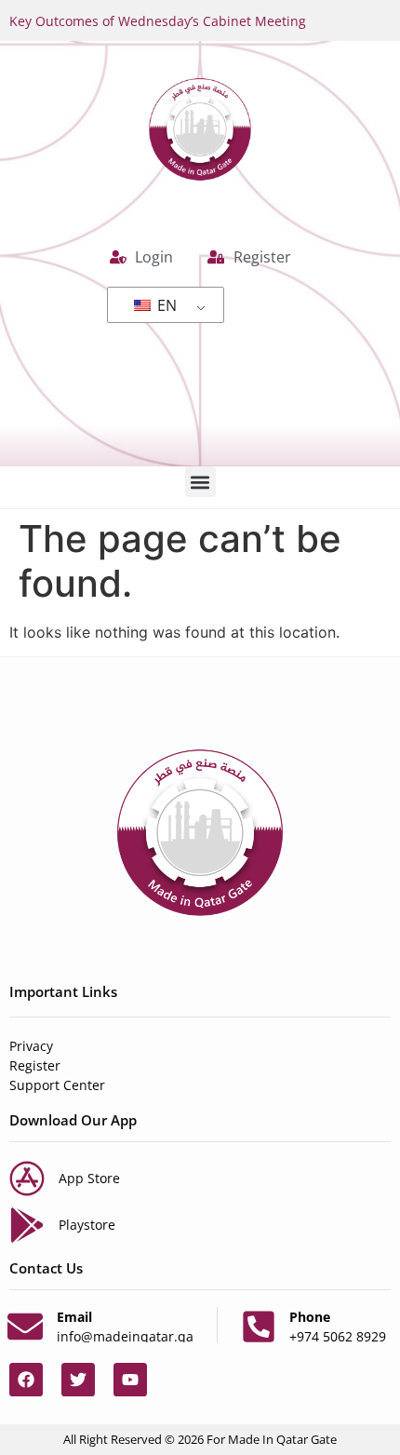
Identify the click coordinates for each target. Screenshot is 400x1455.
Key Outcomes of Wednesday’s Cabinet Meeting (157, 21)
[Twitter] (78, 1379)
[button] (200, 481)
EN (165, 305)
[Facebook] (26, 1379)
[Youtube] (130, 1379)
